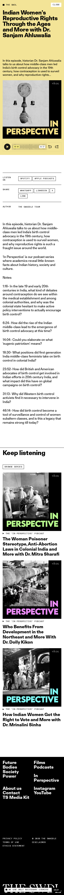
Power (9, 776)
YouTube (42, 792)
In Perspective (46, 778)
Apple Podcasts (44, 178)
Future (10, 762)
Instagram (44, 788)
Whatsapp (25, 190)
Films (39, 762)
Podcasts (44, 767)
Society (11, 771)
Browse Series (13, 466)
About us (12, 788)
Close (56, 4)
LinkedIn (41, 190)
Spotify (25, 178)
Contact (11, 792)
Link (23, 196)
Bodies (10, 767)
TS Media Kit (16, 797)
